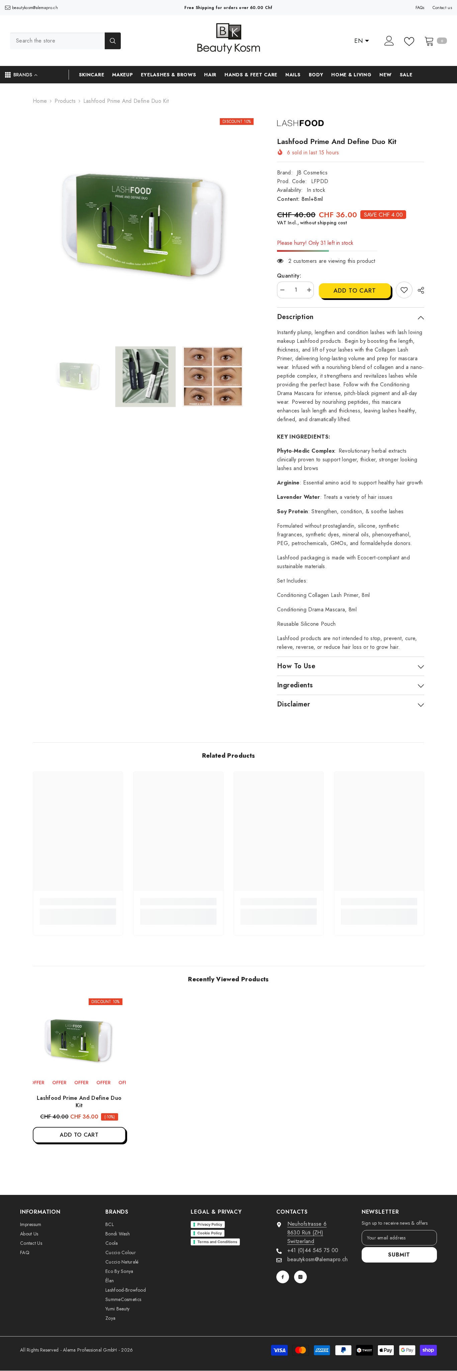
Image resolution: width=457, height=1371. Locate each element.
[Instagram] (300, 1277)
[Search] (65, 40)
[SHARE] (418, 290)
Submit (399, 1255)
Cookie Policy (209, 1233)
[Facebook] (282, 1277)
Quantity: (289, 276)
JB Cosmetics (312, 172)
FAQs (420, 8)
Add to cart (355, 290)
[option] (145, 227)
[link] (404, 290)
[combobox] (57, 40)
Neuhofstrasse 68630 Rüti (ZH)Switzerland (307, 1232)
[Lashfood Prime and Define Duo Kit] (79, 1041)
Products (65, 101)
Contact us (442, 8)
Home (40, 101)
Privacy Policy (209, 1224)
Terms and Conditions (217, 1241)
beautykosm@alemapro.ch (35, 8)
